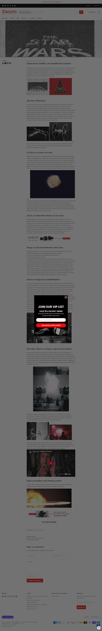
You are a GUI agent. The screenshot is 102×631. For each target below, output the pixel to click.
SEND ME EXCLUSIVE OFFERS (51, 325)
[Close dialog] (66, 297)
